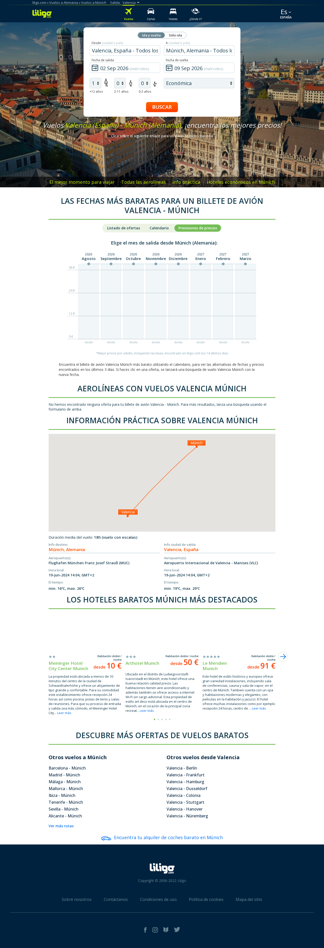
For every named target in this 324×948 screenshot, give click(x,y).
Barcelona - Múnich (67, 768)
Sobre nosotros (77, 899)
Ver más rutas (61, 825)
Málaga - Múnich (65, 781)
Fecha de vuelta (177, 60)
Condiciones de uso (158, 899)
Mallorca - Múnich (66, 788)
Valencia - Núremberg (187, 816)
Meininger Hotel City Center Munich (68, 665)
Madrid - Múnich (64, 775)
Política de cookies (206, 899)
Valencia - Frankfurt (186, 775)
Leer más (64, 713)
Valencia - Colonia (183, 795)
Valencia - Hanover (184, 809)
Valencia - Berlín (182, 768)
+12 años (96, 91)
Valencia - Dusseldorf (187, 788)
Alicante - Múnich (65, 816)
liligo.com (39, 2)
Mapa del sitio (249, 899)
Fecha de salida (103, 60)
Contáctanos (116, 899)
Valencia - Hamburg (185, 781)
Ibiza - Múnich (62, 795)
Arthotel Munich (142, 663)
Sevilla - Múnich (63, 809)
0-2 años (145, 91)
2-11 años (121, 91)
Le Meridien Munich (214, 665)
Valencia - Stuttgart (185, 802)
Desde (107, 43)
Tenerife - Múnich (66, 802)
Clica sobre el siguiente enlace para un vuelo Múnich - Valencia (162, 135)
